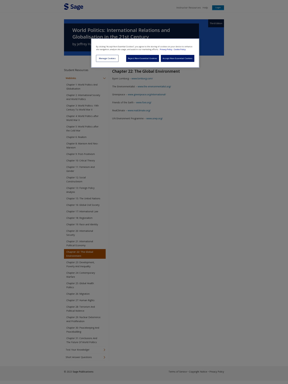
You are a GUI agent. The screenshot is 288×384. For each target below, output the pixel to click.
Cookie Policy (180, 49)
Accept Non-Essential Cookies (177, 58)
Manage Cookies (107, 58)
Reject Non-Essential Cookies (142, 58)
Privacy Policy (166, 49)
